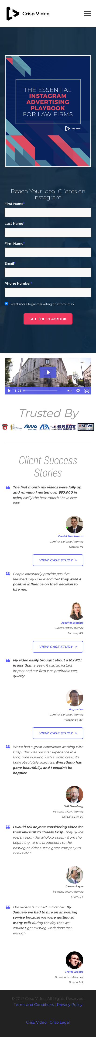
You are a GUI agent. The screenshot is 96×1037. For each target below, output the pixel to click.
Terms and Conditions (34, 1004)
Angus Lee (76, 709)
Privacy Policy (69, 1004)
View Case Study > (58, 560)
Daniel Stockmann (70, 536)
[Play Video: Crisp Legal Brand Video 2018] (48, 372)
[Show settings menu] (78, 390)
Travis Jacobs (74, 971)
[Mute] (69, 390)
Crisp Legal (60, 1022)
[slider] (43, 390)
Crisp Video (36, 1022)
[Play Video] (9, 390)
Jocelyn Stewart (72, 622)
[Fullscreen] (86, 390)
